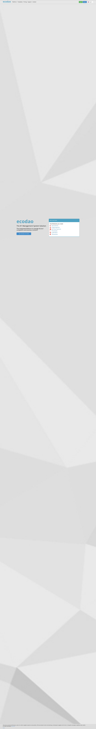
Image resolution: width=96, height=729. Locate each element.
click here (13, 726)
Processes (54, 231)
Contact (34, 2)
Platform (14, 2)
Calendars (55, 232)
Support (30, 2)
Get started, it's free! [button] (24, 233)
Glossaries (55, 234)
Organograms (56, 227)
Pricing (25, 2)
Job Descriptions (56, 229)
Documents (55, 225)
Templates (20, 2)
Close (4, 727)
